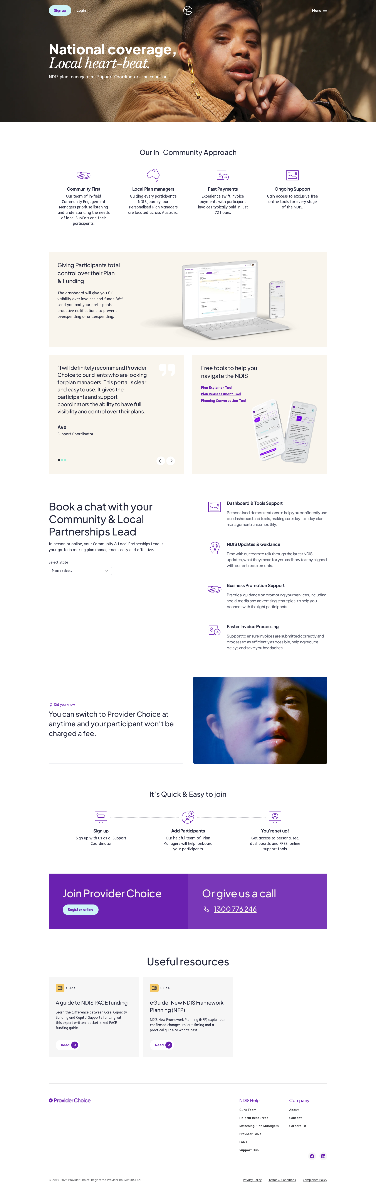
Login (81, 10)
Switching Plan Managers (259, 1126)
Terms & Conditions (282, 1180)
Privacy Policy (252, 1180)
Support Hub (249, 1150)
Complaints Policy (315, 1180)
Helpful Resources (253, 1118)
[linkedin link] (323, 1156)
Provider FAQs (250, 1134)
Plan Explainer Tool (216, 388)
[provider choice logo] (187, 10)
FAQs (243, 1142)
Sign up (101, 830)
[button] (319, 10)
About (294, 1110)
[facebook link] (312, 1156)
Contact (295, 1118)
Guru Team (248, 1110)
